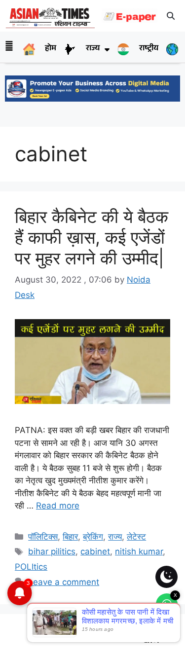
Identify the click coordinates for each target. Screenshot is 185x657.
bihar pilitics (51, 551)
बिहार (70, 537)
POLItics (31, 567)
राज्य (115, 537)
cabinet (95, 551)
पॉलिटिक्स (43, 537)
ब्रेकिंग (93, 537)
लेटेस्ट (136, 537)
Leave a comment (63, 582)
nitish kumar (139, 551)
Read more (57, 506)
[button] (171, 15)
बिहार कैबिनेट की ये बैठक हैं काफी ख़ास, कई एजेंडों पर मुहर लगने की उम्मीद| (91, 237)
